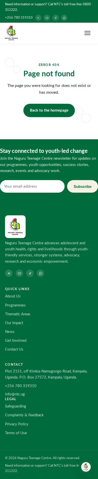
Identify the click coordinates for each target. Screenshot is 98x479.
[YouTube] (47, 18)
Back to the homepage (49, 110)
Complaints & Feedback (24, 415)
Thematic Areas (17, 314)
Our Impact (14, 323)
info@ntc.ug (15, 394)
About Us (13, 296)
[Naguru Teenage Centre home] (11, 33)
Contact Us (14, 349)
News (10, 332)
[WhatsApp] (64, 18)
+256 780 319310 (19, 17)
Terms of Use (16, 433)
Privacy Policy (16, 424)
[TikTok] (56, 18)
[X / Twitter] (38, 18)
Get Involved (15, 341)
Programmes (15, 305)
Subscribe (82, 186)
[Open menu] (87, 33)
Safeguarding (15, 406)
